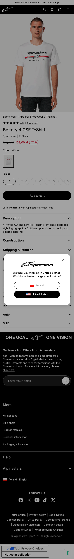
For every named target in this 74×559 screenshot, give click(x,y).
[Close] (63, 260)
